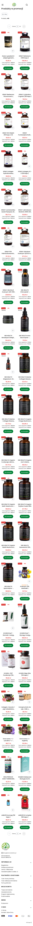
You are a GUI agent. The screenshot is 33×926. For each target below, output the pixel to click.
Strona (14, 26)
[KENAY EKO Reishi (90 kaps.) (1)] (8, 120)
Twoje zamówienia (6, 890)
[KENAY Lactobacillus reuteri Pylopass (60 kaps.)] (8, 197)
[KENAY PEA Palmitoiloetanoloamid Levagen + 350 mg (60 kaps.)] (8, 237)
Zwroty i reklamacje (7, 869)
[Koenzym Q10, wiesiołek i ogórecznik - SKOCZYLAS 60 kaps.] (25, 573)
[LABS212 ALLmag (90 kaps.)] (8, 803)
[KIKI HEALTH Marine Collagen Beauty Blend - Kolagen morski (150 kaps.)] (25, 363)
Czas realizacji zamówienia (9, 881)
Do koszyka (8, 68)
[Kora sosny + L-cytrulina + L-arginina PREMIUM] (8, 730)
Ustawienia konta (6, 892)
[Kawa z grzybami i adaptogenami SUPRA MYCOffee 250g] (8, 42)
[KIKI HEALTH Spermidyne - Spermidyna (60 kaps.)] (8, 573)
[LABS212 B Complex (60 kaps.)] (25, 803)
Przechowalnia (5, 896)
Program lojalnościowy (8, 894)
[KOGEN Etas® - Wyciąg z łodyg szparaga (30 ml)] (25, 617)
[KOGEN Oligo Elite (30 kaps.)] (25, 660)
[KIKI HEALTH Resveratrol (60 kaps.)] (25, 532)
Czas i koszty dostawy (7, 878)
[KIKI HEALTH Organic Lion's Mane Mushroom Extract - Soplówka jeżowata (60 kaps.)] (25, 447)
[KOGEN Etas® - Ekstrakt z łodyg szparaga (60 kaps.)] (8, 617)
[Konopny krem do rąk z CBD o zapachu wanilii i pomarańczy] (25, 697)
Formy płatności (6, 883)
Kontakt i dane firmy (7, 912)
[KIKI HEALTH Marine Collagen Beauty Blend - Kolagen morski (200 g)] (8, 405)
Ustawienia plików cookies (9, 871)
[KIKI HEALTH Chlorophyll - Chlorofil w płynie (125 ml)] (25, 277)
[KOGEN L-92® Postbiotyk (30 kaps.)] (8, 660)
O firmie (3, 910)
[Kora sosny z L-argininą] (25, 730)
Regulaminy (4, 865)
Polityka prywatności (7, 867)
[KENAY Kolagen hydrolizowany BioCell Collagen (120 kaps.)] (8, 159)
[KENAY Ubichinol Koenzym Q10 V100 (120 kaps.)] (8, 277)
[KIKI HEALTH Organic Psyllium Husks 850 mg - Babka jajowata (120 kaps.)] (25, 489)
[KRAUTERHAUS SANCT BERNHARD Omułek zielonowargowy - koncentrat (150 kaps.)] (8, 764)
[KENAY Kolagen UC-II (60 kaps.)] (25, 159)
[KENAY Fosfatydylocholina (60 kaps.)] (25, 120)
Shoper (28, 922)
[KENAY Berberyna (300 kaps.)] (25, 42)
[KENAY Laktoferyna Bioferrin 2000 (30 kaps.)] (25, 197)
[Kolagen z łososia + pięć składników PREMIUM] (8, 697)
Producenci (4, 903)
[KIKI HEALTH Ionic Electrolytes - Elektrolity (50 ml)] (25, 320)
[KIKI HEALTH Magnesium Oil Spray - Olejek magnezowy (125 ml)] (8, 363)
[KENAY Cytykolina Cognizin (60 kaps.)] (25, 82)
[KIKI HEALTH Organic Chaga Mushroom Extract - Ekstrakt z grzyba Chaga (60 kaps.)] (25, 405)
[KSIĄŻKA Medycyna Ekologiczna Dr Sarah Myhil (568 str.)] (25, 764)
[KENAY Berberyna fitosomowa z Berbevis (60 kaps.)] (8, 82)
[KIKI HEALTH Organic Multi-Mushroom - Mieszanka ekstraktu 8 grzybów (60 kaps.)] (8, 489)
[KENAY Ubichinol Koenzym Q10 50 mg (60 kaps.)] (25, 238)
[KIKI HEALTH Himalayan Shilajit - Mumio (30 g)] (8, 320)
